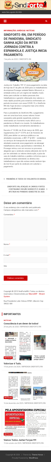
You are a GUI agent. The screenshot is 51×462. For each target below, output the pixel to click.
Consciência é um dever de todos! (21, 323)
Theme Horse (37, 455)
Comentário (9, 214)
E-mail (7, 255)
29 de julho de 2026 (11, 327)
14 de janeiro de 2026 (12, 367)
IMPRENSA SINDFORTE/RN (30, 327)
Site (5, 266)
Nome (7, 244)
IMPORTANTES (12, 314)
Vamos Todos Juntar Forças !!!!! (20, 440)
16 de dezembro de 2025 (13, 403)
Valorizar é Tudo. (12, 363)
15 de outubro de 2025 (12, 443)
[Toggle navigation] (5, 21)
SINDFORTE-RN (25, 59)
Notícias (30, 31)
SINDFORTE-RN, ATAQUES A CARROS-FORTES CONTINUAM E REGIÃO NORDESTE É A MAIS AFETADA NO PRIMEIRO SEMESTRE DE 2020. (26, 189)
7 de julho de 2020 (11, 59)
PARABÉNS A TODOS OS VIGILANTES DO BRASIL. (26, 179)
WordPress (33, 458)
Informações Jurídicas (15, 31)
